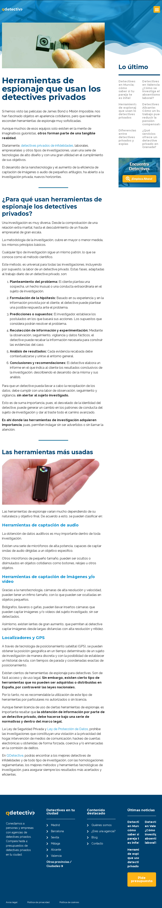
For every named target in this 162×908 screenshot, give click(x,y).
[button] (157, 9)
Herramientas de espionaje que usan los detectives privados (129, 111)
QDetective (15, 755)
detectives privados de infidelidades (47, 145)
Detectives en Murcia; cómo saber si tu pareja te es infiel (127, 90)
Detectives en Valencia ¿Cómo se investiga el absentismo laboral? (151, 90)
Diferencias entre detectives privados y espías (127, 137)
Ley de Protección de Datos (67, 729)
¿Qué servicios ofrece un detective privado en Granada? (150, 139)
